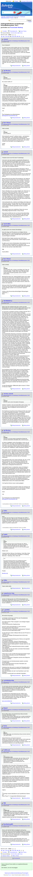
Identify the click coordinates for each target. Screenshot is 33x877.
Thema (11, 17)
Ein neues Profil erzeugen (26, 1)
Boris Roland (7, 122)
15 (1, 36)
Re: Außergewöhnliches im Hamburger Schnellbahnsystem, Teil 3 (16, 40)
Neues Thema (23, 31)
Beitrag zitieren (27, 65)
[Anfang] (13, 34)
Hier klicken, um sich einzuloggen (9, 867)
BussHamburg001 (8, 824)
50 (13, 32)
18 (6, 36)
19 (8, 36)
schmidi (5, 39)
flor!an (5, 726)
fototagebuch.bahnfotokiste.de (9, 115)
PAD (4, 803)
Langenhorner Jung (8, 593)
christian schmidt (8, 393)
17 (5, 36)
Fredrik (5, 534)
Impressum (7, 873)
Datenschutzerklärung (16, 873)
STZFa (5, 510)
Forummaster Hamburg (16, 27)
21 (12, 36)
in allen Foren (19, 32)
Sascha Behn (7, 223)
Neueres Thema (6, 855)
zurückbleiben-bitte (8, 680)
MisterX (5, 708)
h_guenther (6, 609)
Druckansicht (17, 858)
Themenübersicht (13, 31)
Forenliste (5, 31)
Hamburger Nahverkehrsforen (12, 16)
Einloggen (16, 1)
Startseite (3, 16)
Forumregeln (25, 873)
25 (11, 32)
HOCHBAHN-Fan (7, 301)
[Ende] (23, 36)
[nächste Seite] (21, 36)
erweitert (30, 21)
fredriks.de (4, 573)
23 (15, 36)
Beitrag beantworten (16, 65)
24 (17, 36)
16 (3, 36)
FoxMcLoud (6, 750)
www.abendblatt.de (7, 701)
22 (13, 36)
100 (15, 32)
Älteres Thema (15, 855)
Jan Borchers (7, 70)
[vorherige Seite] (15, 34)
